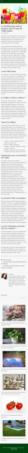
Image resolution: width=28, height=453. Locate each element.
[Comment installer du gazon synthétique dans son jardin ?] (14, 435)
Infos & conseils (7, 259)
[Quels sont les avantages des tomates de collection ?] (14, 412)
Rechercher (4, 295)
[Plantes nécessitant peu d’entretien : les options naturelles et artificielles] (14, 343)
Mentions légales (14, 448)
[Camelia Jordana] (2, 1)
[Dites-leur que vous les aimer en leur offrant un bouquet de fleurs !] (14, 320)
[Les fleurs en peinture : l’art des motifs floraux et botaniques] (14, 366)
